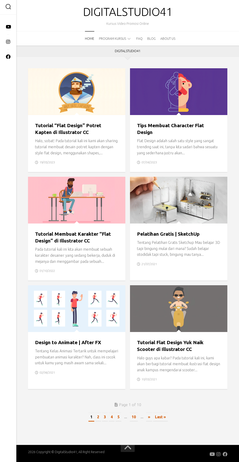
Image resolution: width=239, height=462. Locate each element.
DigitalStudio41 (127, 11)
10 (134, 417)
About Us (167, 38)
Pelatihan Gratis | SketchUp (168, 234)
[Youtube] (8, 26)
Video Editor (59, 326)
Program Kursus (112, 38)
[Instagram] (8, 41)
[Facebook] (8, 56)
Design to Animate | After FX (68, 342)
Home (89, 38)
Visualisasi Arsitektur (153, 218)
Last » (160, 417)
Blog (151, 38)
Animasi (38, 326)
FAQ (139, 38)
